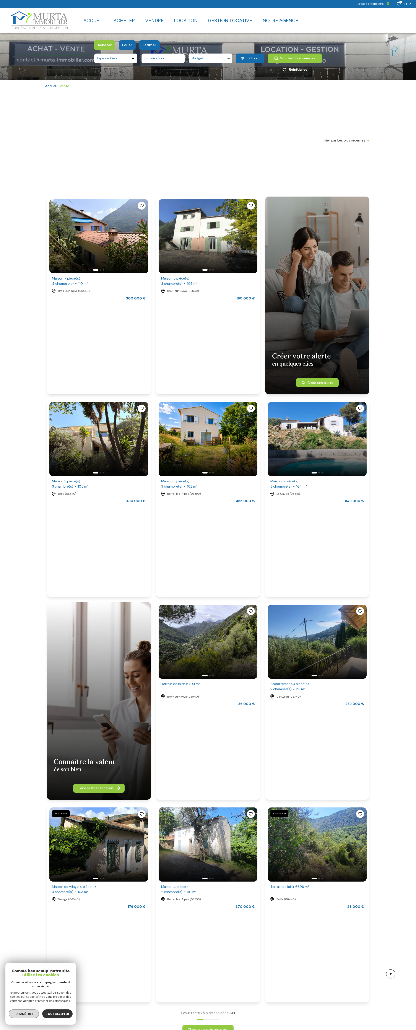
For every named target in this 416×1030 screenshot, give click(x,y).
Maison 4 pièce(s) (179, 889)
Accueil (51, 86)
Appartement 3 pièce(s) (289, 686)
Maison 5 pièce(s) (179, 281)
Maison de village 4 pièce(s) (74, 889)
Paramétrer (24, 1014)
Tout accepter (57, 1014)
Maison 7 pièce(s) (70, 281)
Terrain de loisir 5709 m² (180, 684)
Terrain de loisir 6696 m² (289, 886)
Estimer (149, 45)
